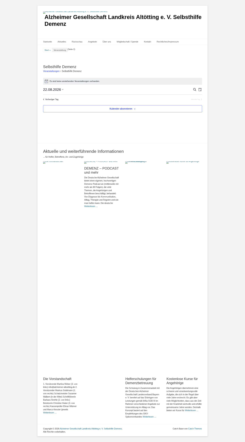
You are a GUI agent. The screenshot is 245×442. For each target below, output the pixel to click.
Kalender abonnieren (121, 109)
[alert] (122, 81)
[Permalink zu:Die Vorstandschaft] (61, 267)
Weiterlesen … (50, 412)
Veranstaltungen (51, 71)
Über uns (107, 41)
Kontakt (147, 41)
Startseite (47, 41)
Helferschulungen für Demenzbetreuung (140, 381)
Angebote (92, 41)
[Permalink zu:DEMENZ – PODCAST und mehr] (102, 162)
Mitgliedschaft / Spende (127, 41)
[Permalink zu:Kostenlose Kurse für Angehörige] (184, 267)
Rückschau (77, 41)
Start (48, 50)
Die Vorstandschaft (57, 379)
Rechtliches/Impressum (168, 41)
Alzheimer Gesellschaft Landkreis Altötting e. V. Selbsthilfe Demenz (91, 428)
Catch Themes (195, 428)
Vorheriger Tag (51, 99)
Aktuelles (62, 41)
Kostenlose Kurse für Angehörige (182, 381)
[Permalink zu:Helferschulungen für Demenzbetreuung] (143, 267)
